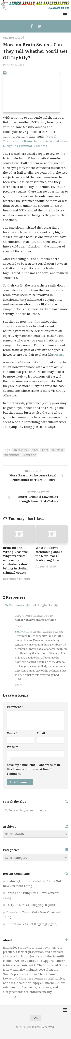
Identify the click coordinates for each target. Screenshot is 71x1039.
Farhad (11, 893)
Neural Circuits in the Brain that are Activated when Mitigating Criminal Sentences (35, 141)
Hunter (12, 924)
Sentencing (29, 455)
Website (12, 747)
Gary (18, 615)
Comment (15, 707)
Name (12, 733)
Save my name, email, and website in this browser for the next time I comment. (33, 769)
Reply (18, 625)
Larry (10, 904)
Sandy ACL (22, 631)
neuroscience (11, 455)
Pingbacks (47, 605)
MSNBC (59, 354)
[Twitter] (39, 26)
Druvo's (12, 912)
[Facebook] (32, 26)
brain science (21, 450)
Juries (44, 450)
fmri (35, 450)
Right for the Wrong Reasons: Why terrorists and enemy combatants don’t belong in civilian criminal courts (16, 560)
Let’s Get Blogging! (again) (37, 904)
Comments (18, 605)
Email (42, 733)
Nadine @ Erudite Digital (24, 881)
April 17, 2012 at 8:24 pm (48, 631)
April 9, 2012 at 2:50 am (39, 615)
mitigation (57, 450)
